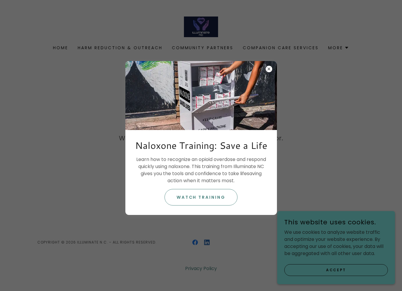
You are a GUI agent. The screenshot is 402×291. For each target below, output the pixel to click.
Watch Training (201, 197)
